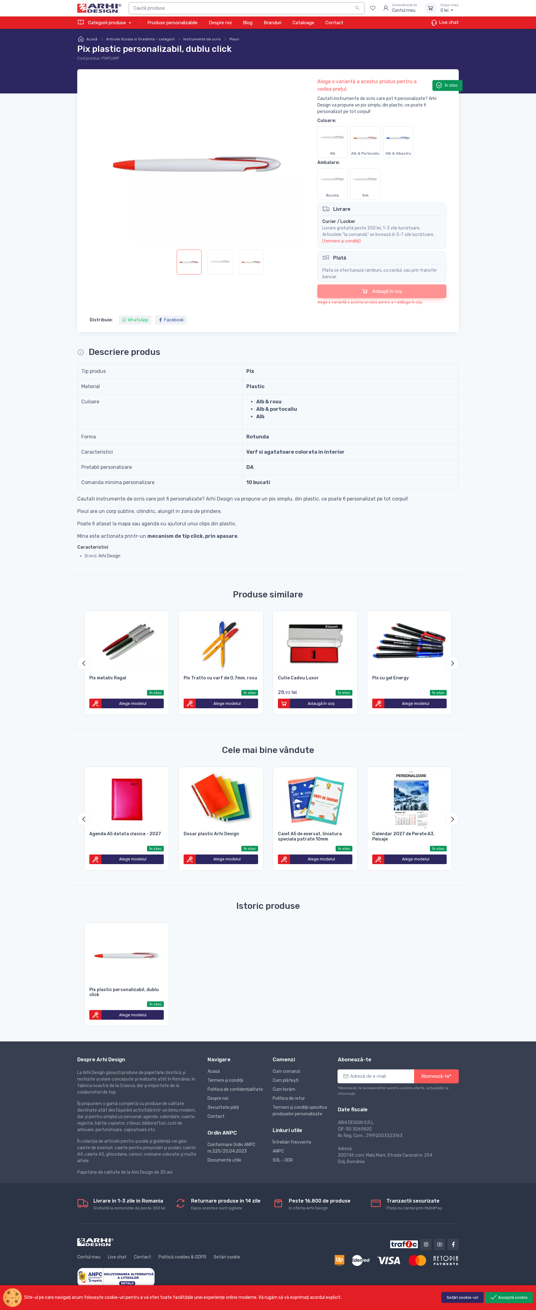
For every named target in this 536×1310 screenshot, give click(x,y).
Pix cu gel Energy (390, 678)
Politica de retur (289, 1098)
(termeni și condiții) (341, 241)
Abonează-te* (436, 1076)
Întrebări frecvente (292, 1142)
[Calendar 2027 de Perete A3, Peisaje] (409, 798)
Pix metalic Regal (107, 678)
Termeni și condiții (225, 1080)
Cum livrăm (284, 1089)
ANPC (278, 1151)
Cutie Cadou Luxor (298, 678)
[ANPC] (116, 1277)
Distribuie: (101, 320)
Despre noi (220, 22)
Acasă (91, 39)
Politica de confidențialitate (235, 1089)
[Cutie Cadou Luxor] (315, 642)
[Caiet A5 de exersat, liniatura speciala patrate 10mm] (315, 798)
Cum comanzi (286, 1071)
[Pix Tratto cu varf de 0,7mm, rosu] (221, 642)
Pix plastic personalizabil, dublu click (124, 992)
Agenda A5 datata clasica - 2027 (125, 833)
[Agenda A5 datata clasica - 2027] (126, 798)
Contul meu (88, 1257)
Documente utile (224, 1160)
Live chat (448, 22)
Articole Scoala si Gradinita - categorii (140, 39)
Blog (247, 22)
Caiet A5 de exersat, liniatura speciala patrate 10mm (310, 836)
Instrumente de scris (202, 39)
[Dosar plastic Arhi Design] (221, 798)
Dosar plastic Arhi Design (211, 833)
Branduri (272, 22)
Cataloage (303, 22)
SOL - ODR (283, 1160)
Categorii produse (107, 22)
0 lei (449, 8)
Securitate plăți (223, 1107)
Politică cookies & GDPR (182, 1257)
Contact (334, 22)
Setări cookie (227, 1257)
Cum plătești (286, 1080)
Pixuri (234, 39)
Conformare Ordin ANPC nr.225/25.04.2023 (231, 1148)
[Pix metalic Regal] (126, 642)
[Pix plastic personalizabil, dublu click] (126, 954)
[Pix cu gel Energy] (409, 642)
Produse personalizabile (172, 22)
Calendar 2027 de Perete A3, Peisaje (403, 836)
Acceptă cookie (512, 1297)
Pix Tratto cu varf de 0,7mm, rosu (220, 678)
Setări (462, 1297)
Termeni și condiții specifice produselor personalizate (300, 1111)
